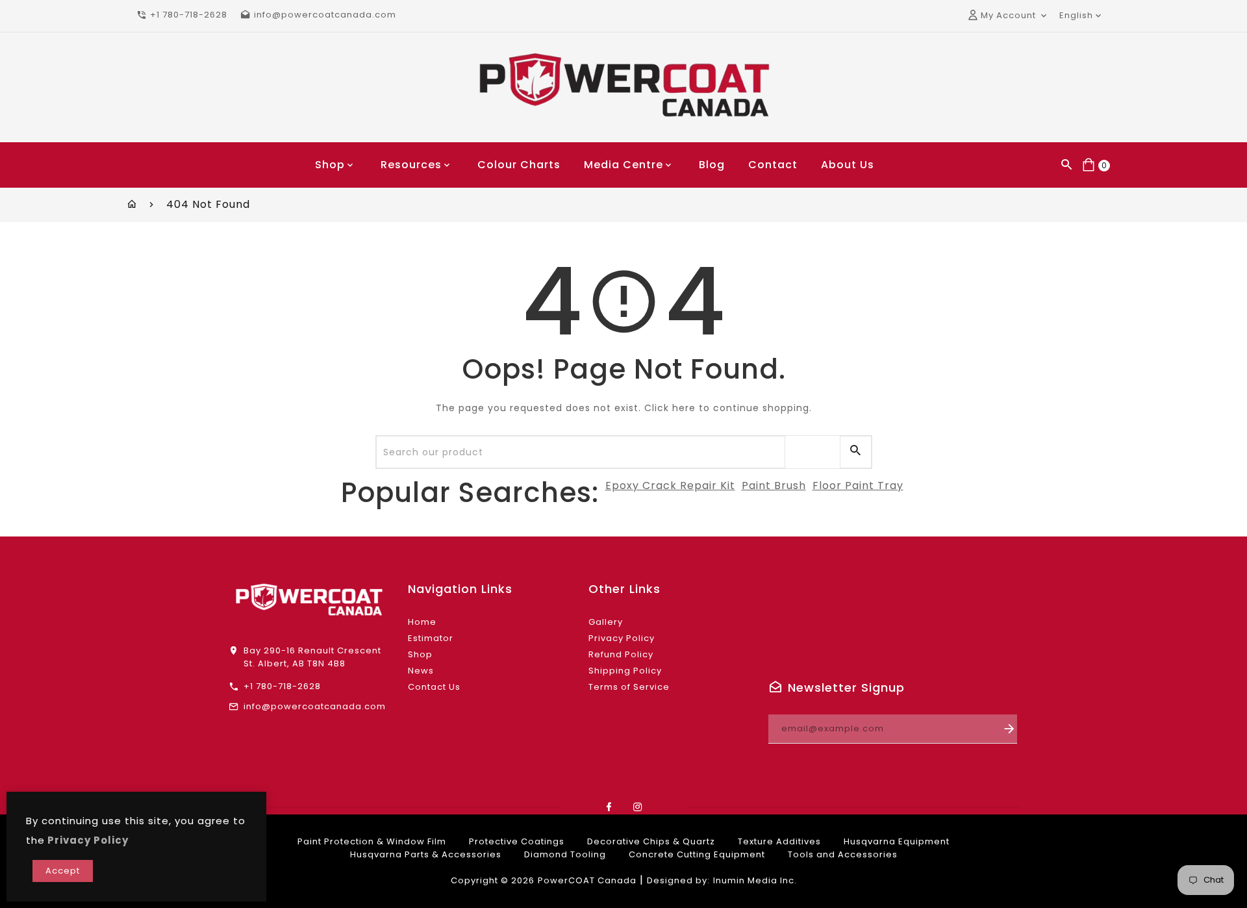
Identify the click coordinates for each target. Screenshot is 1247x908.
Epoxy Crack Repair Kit (670, 485)
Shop (420, 654)
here (684, 407)
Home (422, 622)
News (421, 670)
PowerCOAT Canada (587, 880)
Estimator (430, 638)
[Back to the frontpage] (132, 204)
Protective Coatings (516, 841)
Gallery (605, 622)
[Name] (1009, 729)
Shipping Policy (625, 670)
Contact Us (434, 687)
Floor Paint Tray (857, 485)
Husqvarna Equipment (897, 841)
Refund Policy (620, 654)
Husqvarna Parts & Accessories (425, 854)
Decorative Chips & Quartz (651, 841)
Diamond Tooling (565, 854)
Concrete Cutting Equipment (697, 854)
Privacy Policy (621, 638)
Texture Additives (779, 841)
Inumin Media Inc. (755, 880)
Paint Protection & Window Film (371, 841)
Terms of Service (629, 687)
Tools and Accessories (843, 854)
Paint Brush (774, 485)
